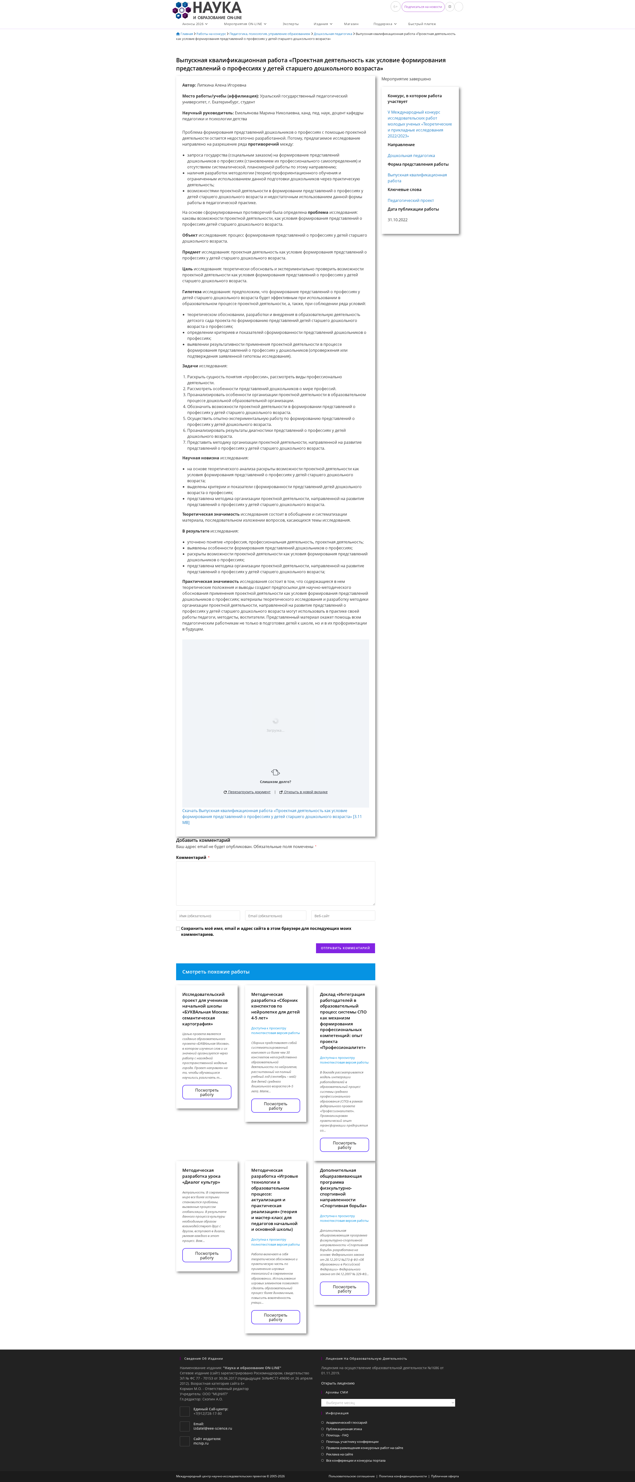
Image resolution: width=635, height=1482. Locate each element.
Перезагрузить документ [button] (249, 791)
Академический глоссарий (346, 1422)
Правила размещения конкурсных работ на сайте (364, 1448)
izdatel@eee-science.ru (212, 1428)
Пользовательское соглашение (352, 1476)
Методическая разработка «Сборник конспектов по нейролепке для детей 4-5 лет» (275, 1006)
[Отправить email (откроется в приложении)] (458, 6)
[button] (423, 7)
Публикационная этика (344, 1429)
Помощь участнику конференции (352, 1441)
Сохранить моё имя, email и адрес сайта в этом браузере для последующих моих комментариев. (266, 931)
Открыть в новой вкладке (305, 791)
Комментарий (192, 857)
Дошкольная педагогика (333, 34)
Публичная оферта (445, 1476)
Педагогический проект (411, 200)
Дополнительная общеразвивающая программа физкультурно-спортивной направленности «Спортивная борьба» (343, 1187)
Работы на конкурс (211, 34)
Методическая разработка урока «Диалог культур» (201, 1176)
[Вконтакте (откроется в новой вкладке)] (449, 6)
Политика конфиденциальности (403, 1476)
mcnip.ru (201, 1443)
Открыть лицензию (338, 1383)
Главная (186, 34)
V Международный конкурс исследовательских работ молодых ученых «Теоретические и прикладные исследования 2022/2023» (420, 124)
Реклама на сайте (339, 1454)
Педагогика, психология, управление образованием (269, 34)
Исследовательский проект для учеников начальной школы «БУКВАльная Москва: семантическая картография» (205, 1009)
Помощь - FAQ (337, 1435)
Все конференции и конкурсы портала (355, 1460)
